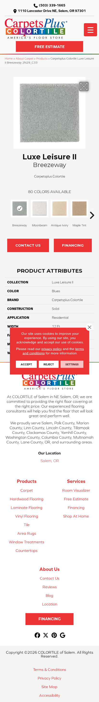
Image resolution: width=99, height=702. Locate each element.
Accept (26, 364)
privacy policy (51, 349)
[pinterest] (54, 635)
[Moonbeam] (40, 208)
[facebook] (37, 635)
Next (91, 208)
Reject (48, 364)
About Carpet (24, 58)
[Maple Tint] (79, 208)
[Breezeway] (20, 208)
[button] (49, 46)
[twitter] (45, 635)
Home (9, 58)
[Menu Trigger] (90, 29)
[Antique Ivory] (59, 208)
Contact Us (28, 245)
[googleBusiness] (62, 635)
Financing (73, 245)
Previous (7, 208)
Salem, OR (50, 461)
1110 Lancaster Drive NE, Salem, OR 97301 (52, 11)
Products (42, 58)
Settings (72, 364)
